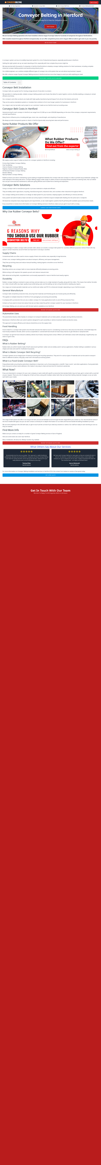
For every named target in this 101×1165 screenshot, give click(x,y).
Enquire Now (50, 480)
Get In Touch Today (50, 42)
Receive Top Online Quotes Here (50, 310)
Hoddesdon (9, 440)
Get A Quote (50, 26)
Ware (4, 440)
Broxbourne (17, 440)
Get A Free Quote (51, 475)
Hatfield (36, 440)
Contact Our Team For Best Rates (51, 207)
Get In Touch (94, 2)
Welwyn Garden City (28, 440)
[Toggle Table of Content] (18, 82)
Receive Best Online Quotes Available (50, 78)
